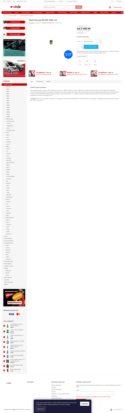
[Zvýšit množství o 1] (83, 46)
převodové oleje (10, 130)
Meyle (7, 165)
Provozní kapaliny (8, 241)
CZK (112, 1)
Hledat (79, 7)
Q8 (7, 181)
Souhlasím (84, 404)
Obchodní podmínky (72, 1)
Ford (7, 156)
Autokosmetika (8, 238)
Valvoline (8, 195)
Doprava (53, 392)
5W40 (7, 100)
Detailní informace (81, 56)
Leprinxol (8, 158)
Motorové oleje (8, 84)
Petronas (8, 179)
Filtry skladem (7, 264)
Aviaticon (8, 142)
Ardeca (8, 139)
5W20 (7, 96)
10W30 (8, 105)
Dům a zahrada (8, 277)
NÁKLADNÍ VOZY (10, 218)
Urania (8, 231)
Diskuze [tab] (48, 81)
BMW (7, 146)
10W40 (8, 107)
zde (69, 404)
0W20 (7, 89)
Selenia (8, 188)
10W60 (8, 112)
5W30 (7, 98)
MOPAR (8, 169)
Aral (7, 137)
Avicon (8, 144)
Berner (7, 273)
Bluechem (8, 271)
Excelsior (8, 153)
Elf (7, 151)
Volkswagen (9, 197)
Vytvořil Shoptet (117, 409)
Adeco (8, 135)
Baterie (6, 284)
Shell (7, 190)
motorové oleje (10, 121)
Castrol (8, 123)
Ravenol (8, 183)
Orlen (7, 174)
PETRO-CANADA (10, 176)
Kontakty (60, 1)
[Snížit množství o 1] (83, 48)
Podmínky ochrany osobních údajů (60, 394)
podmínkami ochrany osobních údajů (100, 397)
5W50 (7, 103)
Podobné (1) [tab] (40, 81)
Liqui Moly (8, 160)
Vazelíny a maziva (8, 266)
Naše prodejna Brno (49, 1)
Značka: (58, 23)
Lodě (7, 215)
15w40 (8, 114)
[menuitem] (7, 12)
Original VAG (10, 126)
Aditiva (6, 236)
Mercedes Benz (10, 162)
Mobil (8, 128)
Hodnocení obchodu (56, 398)
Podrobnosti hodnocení (48, 23)
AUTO (7, 133)
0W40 (7, 94)
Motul (7, 172)
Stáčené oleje (9, 119)
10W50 (8, 110)
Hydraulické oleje (8, 243)
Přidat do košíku (92, 47)
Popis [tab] (31, 81)
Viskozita (8, 87)
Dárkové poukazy (8, 282)
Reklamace (54, 396)
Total (7, 192)
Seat (7, 185)
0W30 (7, 91)
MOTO (7, 199)
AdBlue (6, 268)
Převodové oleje (8, 261)
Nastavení (40, 409)
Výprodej (6, 280)
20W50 (8, 117)
